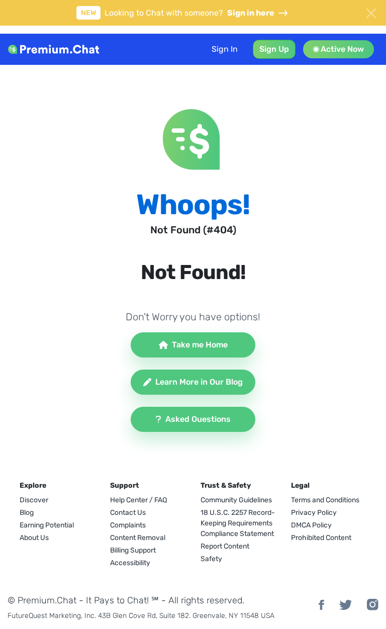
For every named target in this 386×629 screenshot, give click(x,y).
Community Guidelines (236, 500)
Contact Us (128, 512)
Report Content (225, 546)
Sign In (225, 49)
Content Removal (137, 537)
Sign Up (274, 49)
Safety (211, 559)
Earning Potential (47, 525)
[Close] (371, 12)
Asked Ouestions (198, 419)
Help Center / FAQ (138, 500)
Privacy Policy (314, 512)
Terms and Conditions (325, 500)
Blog (27, 512)
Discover (34, 500)
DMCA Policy (311, 525)
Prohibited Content (321, 537)
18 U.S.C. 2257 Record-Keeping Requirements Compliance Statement (238, 523)
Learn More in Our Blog (199, 382)
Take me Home (200, 344)
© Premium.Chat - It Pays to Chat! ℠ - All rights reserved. (126, 600)
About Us (34, 537)
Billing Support (133, 550)
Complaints (128, 525)
